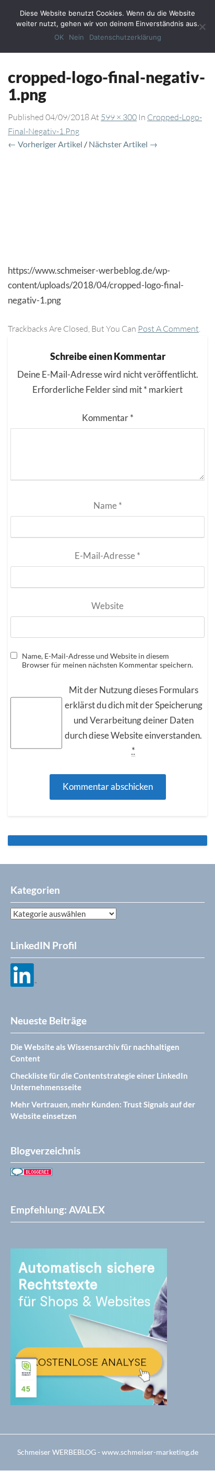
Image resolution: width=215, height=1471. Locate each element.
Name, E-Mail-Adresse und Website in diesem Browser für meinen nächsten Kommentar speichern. (107, 660)
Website (107, 605)
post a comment (168, 328)
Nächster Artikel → (123, 144)
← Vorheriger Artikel (45, 144)
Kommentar (108, 417)
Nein (76, 37)
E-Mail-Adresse (107, 555)
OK (59, 37)
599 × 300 (119, 117)
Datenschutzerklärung (125, 37)
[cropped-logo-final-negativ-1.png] (107, 208)
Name (107, 505)
